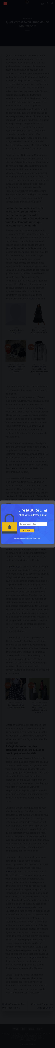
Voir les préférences (27, 541)
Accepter (27, 533)
